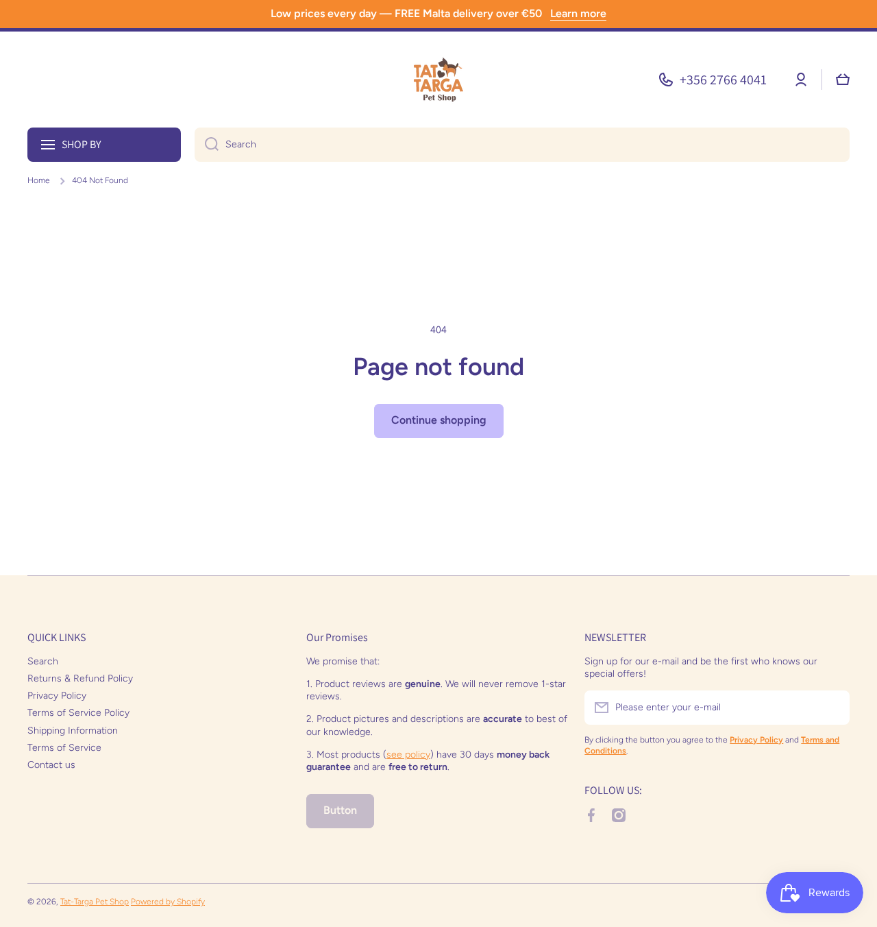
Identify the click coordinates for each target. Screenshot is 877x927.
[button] (843, 79)
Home (38, 180)
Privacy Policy (56, 695)
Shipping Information (72, 730)
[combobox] (522, 145)
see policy (408, 754)
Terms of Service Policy (78, 713)
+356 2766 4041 (723, 79)
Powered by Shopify (168, 901)
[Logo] (438, 79)
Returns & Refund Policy (80, 678)
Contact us (51, 765)
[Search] (207, 145)
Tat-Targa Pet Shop (94, 901)
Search (42, 661)
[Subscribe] (832, 707)
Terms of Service (64, 748)
